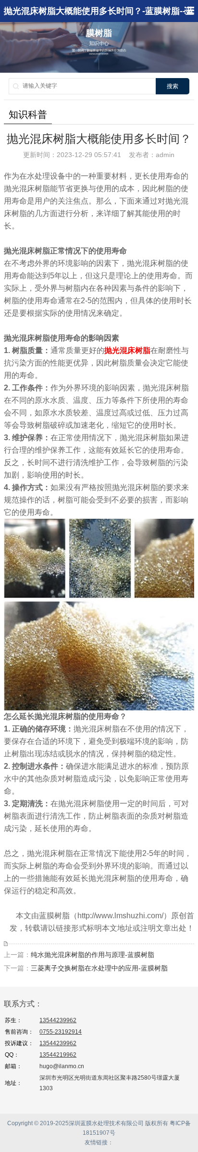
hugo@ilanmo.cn (61, 1066)
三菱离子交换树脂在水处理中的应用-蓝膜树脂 (99, 968)
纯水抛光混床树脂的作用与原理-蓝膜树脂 (92, 954)
